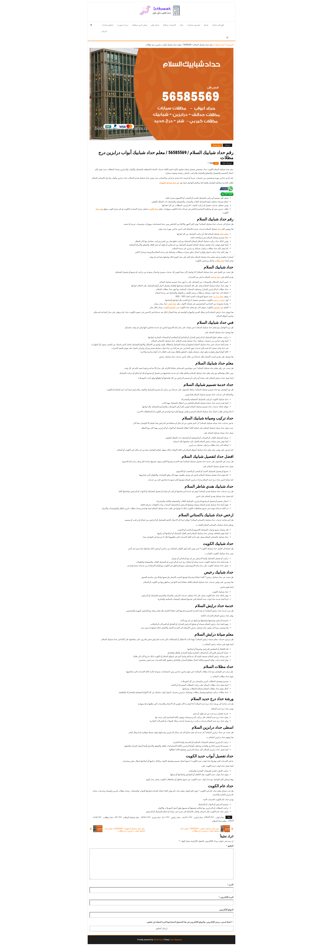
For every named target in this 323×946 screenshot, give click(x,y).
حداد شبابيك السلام (131, 817)
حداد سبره (156, 817)
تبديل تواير (155, 25)
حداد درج (165, 817)
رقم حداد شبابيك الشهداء (169, 183)
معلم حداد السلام (219, 821)
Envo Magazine (176, 939)
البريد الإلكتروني (226, 897)
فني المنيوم (218, 307)
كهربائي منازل (218, 25)
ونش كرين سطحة (139, 25)
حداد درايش (176, 817)
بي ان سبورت (122, 25)
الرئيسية (229, 44)
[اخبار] (91, 25)
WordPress (158, 939)
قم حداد (99, 209)
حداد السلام (209, 817)
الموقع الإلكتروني (226, 909)
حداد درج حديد (219, 300)
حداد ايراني (198, 817)
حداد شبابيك (220, 44)
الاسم (230, 884)
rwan (212, 163)
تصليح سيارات (107, 25)
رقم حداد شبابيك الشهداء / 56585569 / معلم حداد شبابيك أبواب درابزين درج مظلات (124, 829)
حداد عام (118, 817)
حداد (219, 229)
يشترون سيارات (193, 25)
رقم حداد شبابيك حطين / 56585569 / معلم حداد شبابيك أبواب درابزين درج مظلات (199, 829)
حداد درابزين (218, 296)
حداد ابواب (219, 817)
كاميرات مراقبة (169, 25)
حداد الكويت (153, 209)
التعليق (229, 846)
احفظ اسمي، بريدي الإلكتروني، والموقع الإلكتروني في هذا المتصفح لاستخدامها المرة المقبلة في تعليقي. (188, 922)
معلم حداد (224, 234)
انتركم (104, 31)
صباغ (206, 25)
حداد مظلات (220, 260)
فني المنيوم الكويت (171, 307)
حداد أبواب (172, 304)
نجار (181, 25)
